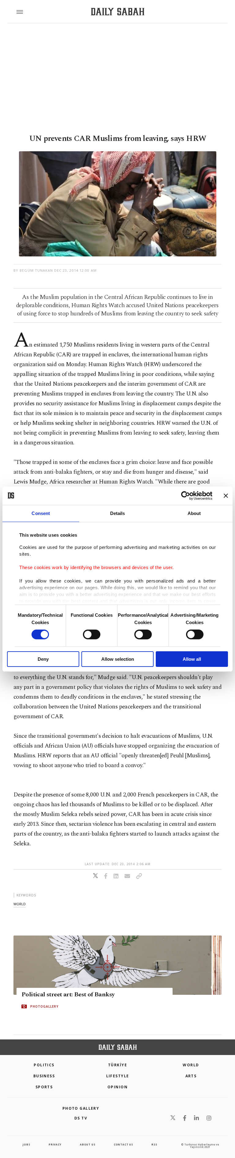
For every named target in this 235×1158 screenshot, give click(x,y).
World (191, 1065)
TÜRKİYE (117, 1065)
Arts (191, 1076)
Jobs (26, 1144)
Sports (44, 1087)
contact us (123, 1144)
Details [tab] (117, 513)
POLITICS (44, 1065)
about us (87, 1144)
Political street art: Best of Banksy (67, 994)
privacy (55, 1144)
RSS (154, 1144)
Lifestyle (117, 1076)
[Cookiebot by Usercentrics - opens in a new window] (185, 495)
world (19, 904)
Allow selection (117, 659)
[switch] (91, 634)
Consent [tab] (41, 513)
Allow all (192, 659)
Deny (43, 659)
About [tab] (194, 513)
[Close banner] (226, 495)
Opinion (117, 1087)
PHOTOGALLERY (44, 1006)
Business (44, 1076)
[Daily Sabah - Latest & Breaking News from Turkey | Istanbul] (117, 12)
